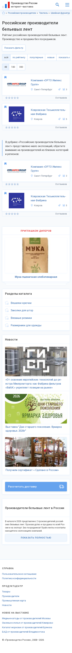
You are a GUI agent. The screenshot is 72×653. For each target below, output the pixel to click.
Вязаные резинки (21, 318)
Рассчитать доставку (22, 486)
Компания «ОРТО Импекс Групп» (46, 82)
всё (6, 57)
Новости (7, 605)
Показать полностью (36, 537)
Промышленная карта (14, 600)
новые (50, 57)
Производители (10, 596)
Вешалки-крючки (21, 303)
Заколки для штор (22, 310)
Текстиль (43, 13)
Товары (6, 591)
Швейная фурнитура (61, 13)
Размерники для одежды (26, 325)
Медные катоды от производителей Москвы (26, 618)
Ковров (38, 119)
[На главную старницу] (3, 13)
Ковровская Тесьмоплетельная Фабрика (48, 112)
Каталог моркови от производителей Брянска (27, 627)
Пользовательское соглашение (19, 574)
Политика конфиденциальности (19, 578)
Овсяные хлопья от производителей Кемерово (27, 622)
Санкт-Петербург (43, 89)
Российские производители (22, 13)
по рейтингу (19, 57)
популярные (36, 57)
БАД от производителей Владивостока (23, 631)
